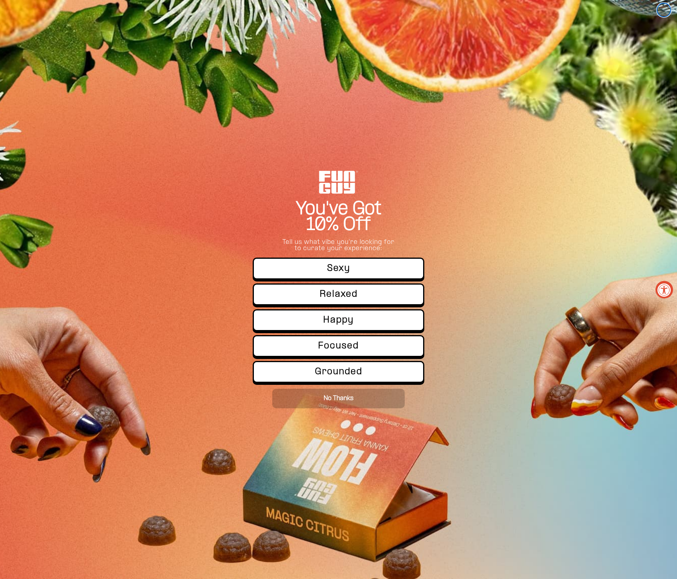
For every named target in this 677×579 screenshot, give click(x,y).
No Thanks (338, 398)
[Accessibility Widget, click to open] (664, 289)
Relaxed (339, 294)
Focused (338, 346)
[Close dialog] (664, 10)
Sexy (338, 268)
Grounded (338, 372)
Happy (338, 320)
